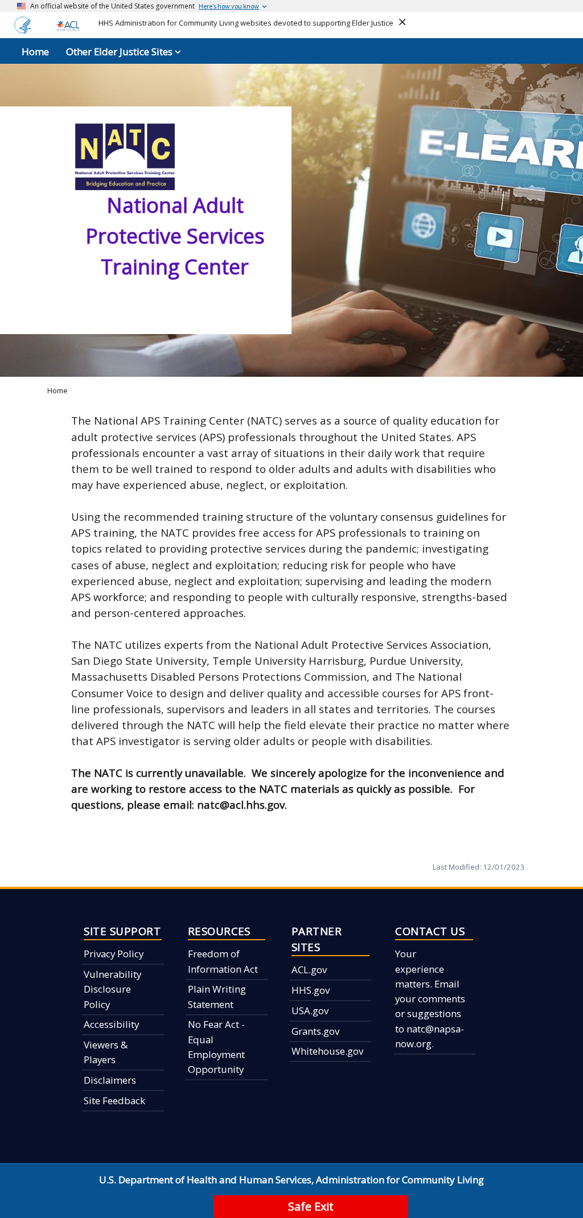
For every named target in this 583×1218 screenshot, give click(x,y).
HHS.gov (311, 990)
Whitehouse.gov (327, 1050)
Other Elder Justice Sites (119, 51)
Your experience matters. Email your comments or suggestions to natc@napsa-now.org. (430, 998)
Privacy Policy (113, 953)
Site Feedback (114, 1100)
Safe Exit (311, 1206)
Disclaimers (110, 1080)
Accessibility (111, 1024)
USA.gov (310, 1010)
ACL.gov (309, 969)
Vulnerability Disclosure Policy (112, 989)
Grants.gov (315, 1031)
